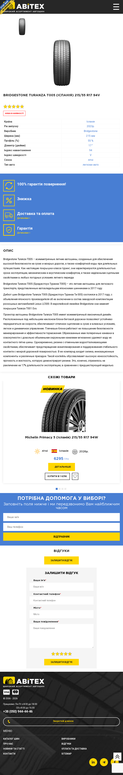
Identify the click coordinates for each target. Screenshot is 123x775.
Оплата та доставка (74, 748)
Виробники (68, 739)
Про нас (8, 743)
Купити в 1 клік (57, 476)
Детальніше (63, 467)
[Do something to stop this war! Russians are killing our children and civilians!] (7, 7)
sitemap (67, 753)
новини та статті (14, 748)
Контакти (9, 753)
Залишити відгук (61, 560)
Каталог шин (11, 739)
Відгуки (66, 743)
